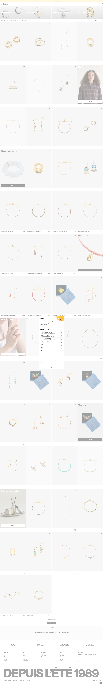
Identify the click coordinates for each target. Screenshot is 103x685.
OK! (51, 367)
